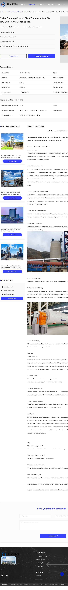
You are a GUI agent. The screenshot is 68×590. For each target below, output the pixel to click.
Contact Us (12, 56)
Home (23, 4)
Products (32, 4)
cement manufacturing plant (58, 489)
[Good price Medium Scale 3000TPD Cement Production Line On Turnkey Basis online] (12, 178)
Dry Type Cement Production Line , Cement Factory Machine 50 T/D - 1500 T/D (11, 157)
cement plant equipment (41, 489)
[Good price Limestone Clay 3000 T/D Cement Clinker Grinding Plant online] (12, 215)
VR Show (51, 4)
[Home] (9, 4)
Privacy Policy (5, 584)
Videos (41, 4)
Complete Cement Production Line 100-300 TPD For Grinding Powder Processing (11, 268)
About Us (61, 4)
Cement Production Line (20, 11)
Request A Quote (41, 56)
